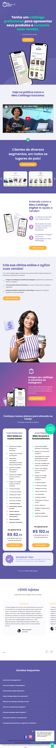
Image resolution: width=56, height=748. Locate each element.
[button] (14, 4)
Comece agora (14, 545)
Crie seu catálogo (28, 164)
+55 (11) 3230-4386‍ (36, 742)
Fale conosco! (34, 571)
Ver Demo (28, 40)
